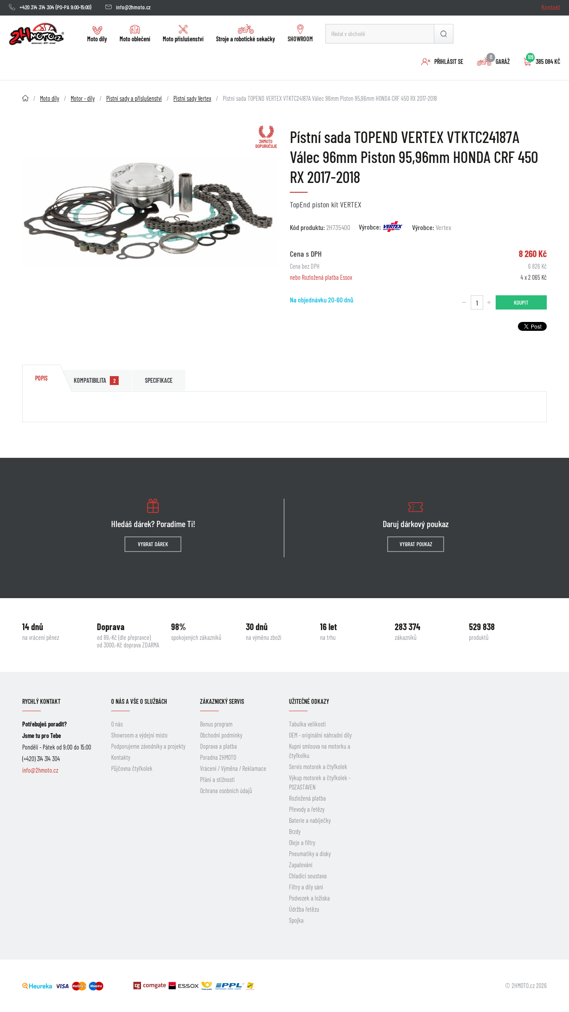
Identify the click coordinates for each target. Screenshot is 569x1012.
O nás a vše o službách (139, 701)
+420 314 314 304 (37, 7)
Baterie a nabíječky (310, 820)
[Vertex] (393, 226)
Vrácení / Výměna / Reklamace (233, 768)
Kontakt (550, 7)
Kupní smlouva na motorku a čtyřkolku (319, 750)
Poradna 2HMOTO (218, 757)
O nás (117, 724)
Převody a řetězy (307, 809)
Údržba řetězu (304, 909)
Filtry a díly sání (306, 887)
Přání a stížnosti (217, 779)
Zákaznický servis (222, 701)
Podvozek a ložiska (309, 898)
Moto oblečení (135, 39)
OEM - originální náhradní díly (320, 735)
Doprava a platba (218, 746)
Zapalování (301, 865)
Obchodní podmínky (221, 735)
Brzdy (295, 831)
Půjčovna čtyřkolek (131, 768)
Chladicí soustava (308, 876)
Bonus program (216, 724)
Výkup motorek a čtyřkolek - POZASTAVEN (319, 782)
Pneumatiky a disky (310, 853)
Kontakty (120, 757)
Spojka (296, 920)
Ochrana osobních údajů (226, 790)
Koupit (521, 302)
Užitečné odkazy (309, 701)
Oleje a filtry (302, 842)
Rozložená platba (307, 798)
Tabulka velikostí (307, 724)
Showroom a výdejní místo (139, 735)
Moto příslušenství (183, 39)
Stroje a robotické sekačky (245, 39)
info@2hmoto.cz (133, 7)
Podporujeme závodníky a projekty (148, 746)
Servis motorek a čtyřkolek (318, 766)
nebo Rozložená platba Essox (321, 277)
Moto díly (97, 39)
